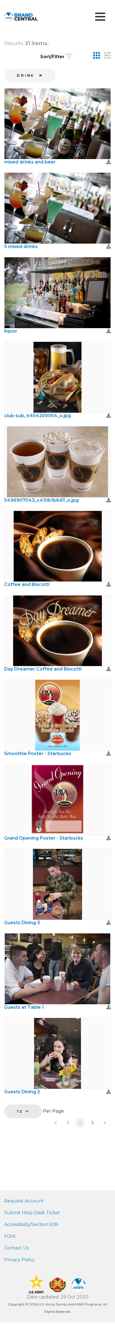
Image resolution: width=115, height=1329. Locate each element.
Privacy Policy (19, 1259)
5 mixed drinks (21, 246)
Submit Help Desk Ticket (32, 1212)
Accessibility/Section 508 (31, 1224)
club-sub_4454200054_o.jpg (37, 415)
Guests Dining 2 (22, 1091)
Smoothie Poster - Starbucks (37, 753)
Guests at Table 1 (24, 1007)
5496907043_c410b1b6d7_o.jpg (41, 500)
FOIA (9, 1236)
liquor (10, 331)
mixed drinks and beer (30, 162)
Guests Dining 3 (22, 922)
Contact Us (16, 1248)
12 (21, 1111)
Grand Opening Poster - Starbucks (43, 838)
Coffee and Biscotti (26, 584)
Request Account (24, 1201)
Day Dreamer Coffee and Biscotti (43, 669)
